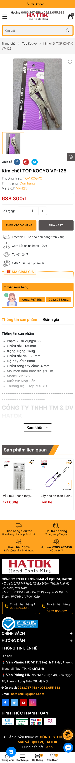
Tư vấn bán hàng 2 (58, 607)
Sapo (49, 747)
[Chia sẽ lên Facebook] (17, 161)
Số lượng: (8, 211)
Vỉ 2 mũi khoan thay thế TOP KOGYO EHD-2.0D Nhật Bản (18, 496)
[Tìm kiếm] (68, 30)
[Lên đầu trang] (68, 724)
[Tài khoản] (35, 4)
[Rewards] (11, 752)
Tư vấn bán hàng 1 (22, 606)
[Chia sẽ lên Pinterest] (26, 161)
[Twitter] (14, 702)
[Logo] (37, 16)
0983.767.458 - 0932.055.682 (39, 687)
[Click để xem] (38, 94)
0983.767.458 (32, 299)
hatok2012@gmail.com (27, 694)
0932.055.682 (59, 299)
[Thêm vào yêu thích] (70, 61)
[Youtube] (23, 702)
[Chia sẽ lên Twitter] (34, 161)
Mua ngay (56, 225)
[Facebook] (5, 702)
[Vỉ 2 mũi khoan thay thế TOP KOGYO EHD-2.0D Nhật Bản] (19, 476)
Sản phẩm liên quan (25, 450)
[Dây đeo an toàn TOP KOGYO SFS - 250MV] (56, 476)
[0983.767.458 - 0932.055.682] (37, 12)
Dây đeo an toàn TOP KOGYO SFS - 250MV (55, 496)
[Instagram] (32, 702)
